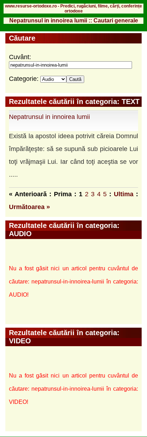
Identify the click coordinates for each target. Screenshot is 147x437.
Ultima (123, 194)
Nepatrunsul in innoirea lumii (49, 116)
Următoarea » (29, 206)
